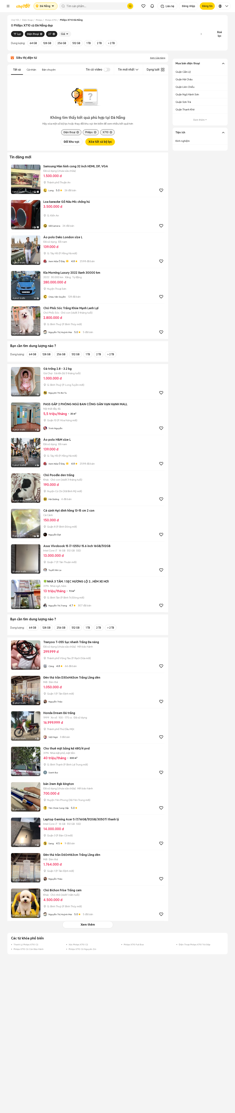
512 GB (76, 43)
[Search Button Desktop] (130, 6)
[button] (8, 6)
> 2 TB (111, 43)
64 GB (33, 43)
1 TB (88, 43)
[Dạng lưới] (162, 69)
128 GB (47, 43)
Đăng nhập (188, 6)
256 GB (61, 43)
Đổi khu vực (71, 142)
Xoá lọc (219, 34)
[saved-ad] (143, 6)
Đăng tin (207, 6)
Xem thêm (88, 925)
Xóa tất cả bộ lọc (100, 142)
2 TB (99, 43)
